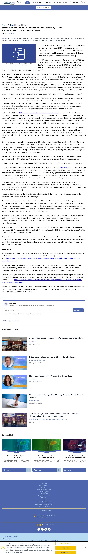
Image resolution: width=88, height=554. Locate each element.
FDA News (6, 321)
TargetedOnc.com (44, 496)
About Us (44, 483)
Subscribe (77, 310)
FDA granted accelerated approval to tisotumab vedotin (39, 113)
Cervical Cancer (15, 321)
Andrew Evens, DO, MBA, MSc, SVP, (41, 419)
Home (32, 540)
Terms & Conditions (44, 502)
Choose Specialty (42, 7)
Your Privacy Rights (44, 506)
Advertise (44, 498)
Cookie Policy (19, 552)
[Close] (85, 547)
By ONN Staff (35, 400)
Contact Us (44, 488)
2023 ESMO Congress (63, 168)
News (32, 3)
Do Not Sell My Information (44, 504)
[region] (44, 547)
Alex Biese (34, 341)
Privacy (44, 500)
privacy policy (36, 313)
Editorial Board (44, 485)
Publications (57, 3)
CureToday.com (44, 492)
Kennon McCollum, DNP (38, 360)
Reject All (65, 548)
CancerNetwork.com (44, 490)
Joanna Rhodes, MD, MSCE (59, 419)
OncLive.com (44, 494)
